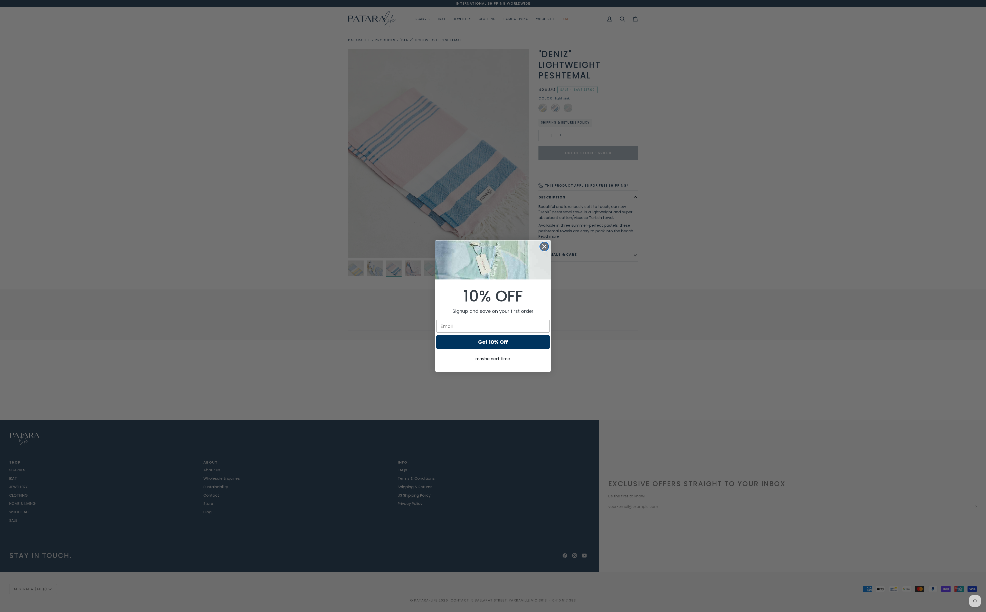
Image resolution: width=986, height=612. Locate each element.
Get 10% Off (493, 342)
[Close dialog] (544, 246)
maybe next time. (493, 359)
